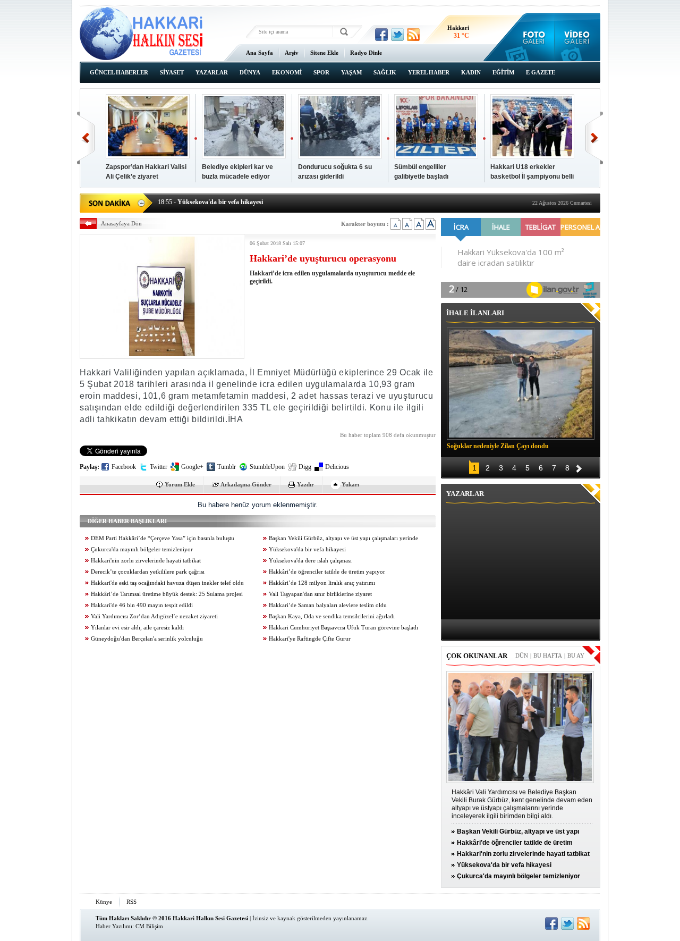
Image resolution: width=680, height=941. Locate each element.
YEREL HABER (428, 72)
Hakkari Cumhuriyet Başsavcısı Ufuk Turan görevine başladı (343, 628)
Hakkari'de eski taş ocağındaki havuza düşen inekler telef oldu (167, 583)
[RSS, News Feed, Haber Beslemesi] (413, 34)
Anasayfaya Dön (121, 223)
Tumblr (226, 466)
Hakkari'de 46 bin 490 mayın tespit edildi (142, 605)
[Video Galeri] (577, 37)
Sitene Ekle (324, 52)
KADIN (471, 72)
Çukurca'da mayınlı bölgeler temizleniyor (142, 549)
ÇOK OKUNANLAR (476, 656)
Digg (305, 466)
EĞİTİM (503, 72)
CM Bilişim (149, 926)
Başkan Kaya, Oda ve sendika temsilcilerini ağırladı (332, 616)
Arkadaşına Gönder (245, 484)
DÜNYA (250, 72)
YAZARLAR (212, 72)
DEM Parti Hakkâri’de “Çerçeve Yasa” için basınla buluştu (162, 538)
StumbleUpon (267, 466)
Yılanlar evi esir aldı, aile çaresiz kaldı (137, 628)
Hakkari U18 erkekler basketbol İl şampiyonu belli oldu (532, 176)
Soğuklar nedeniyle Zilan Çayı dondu (498, 446)
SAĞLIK (384, 72)
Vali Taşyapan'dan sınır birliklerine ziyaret (320, 594)
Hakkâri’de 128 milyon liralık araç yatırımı (322, 583)
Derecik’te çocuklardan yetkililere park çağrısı (148, 572)
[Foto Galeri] (531, 37)
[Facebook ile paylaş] (381, 34)
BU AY (575, 655)
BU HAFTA (547, 655)
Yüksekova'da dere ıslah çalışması (310, 561)
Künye (104, 901)
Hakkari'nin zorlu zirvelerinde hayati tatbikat (146, 561)
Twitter (158, 466)
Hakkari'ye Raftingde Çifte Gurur (310, 639)
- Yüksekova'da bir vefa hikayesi (210, 202)
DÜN (521, 655)
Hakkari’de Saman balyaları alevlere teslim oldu (328, 605)
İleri (594, 138)
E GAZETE (540, 72)
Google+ (192, 466)
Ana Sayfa (259, 52)
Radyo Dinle (366, 52)
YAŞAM (351, 72)
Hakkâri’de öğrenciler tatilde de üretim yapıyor (327, 572)
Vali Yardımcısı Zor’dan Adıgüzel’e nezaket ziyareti (154, 616)
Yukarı (350, 484)
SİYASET (172, 72)
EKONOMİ (287, 72)
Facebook (124, 466)
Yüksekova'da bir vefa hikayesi (307, 549)
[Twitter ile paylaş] (397, 34)
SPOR (321, 72)
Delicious (337, 466)
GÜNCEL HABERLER (119, 72)
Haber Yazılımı (114, 926)
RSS (131, 901)
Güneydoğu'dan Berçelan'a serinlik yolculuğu (147, 639)
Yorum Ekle (180, 484)
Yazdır (305, 484)
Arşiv (292, 52)
